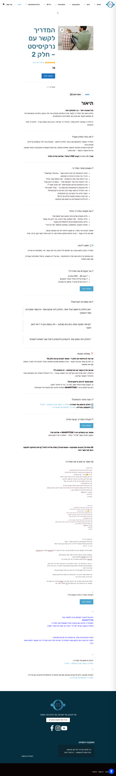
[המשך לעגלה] (3, 4)
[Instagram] (58, 728)
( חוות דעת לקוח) (38, 62)
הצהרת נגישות (27, 756)
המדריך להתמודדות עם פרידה (81, 678)
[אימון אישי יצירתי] (110, 4)
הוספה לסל (48, 76)
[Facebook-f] (52, 728)
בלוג (88, 5)
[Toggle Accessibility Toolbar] (111, 771)
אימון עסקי (76, 5)
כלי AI (49, 5)
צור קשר (9, 5)
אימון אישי (61, 5)
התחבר (94, 772)
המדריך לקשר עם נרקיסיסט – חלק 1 (78, 663)
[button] (58, 13)
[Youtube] (64, 728)
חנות (19, 5)
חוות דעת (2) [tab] (75, 94)
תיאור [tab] (87, 94)
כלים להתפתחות (34, 5)
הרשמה (101, 772)
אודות (99, 5)
